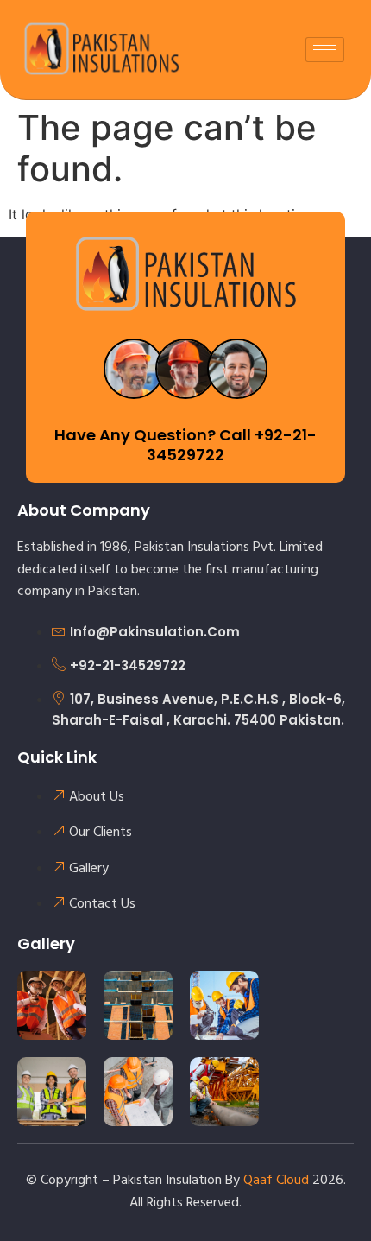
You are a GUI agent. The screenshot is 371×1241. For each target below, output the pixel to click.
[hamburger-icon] (324, 49)
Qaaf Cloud (276, 1180)
